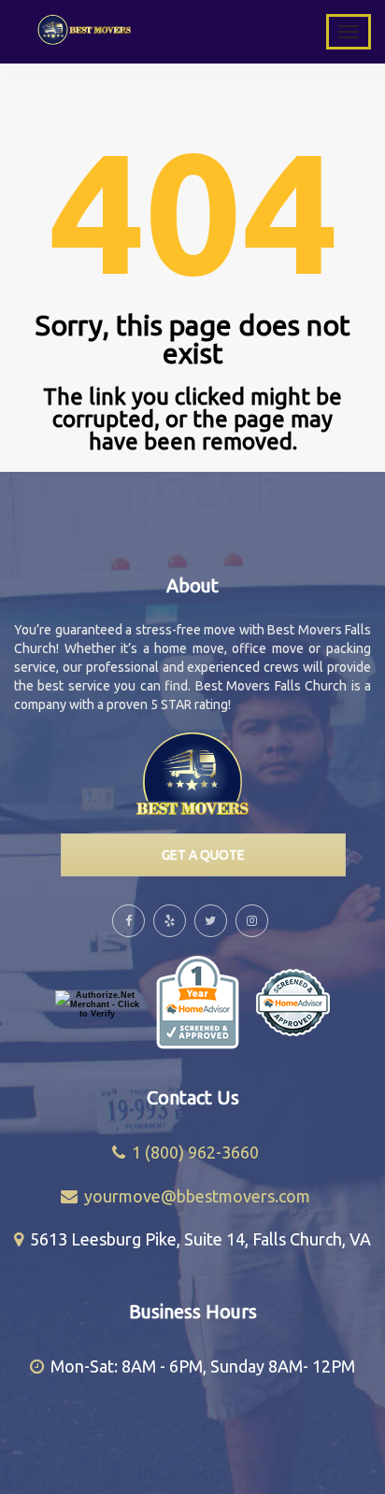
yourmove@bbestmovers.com (197, 1196)
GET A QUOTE (203, 854)
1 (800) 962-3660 (195, 1152)
